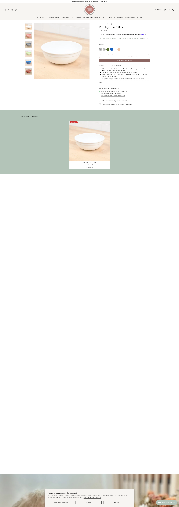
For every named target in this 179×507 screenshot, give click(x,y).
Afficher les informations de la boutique (113, 95)
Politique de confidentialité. (92, 497)
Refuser (116, 502)
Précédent (34, 51)
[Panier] (173, 9)
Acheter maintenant (124, 60)
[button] (53, 17)
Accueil (101, 24)
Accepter (88, 502)
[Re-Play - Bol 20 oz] (89, 141)
